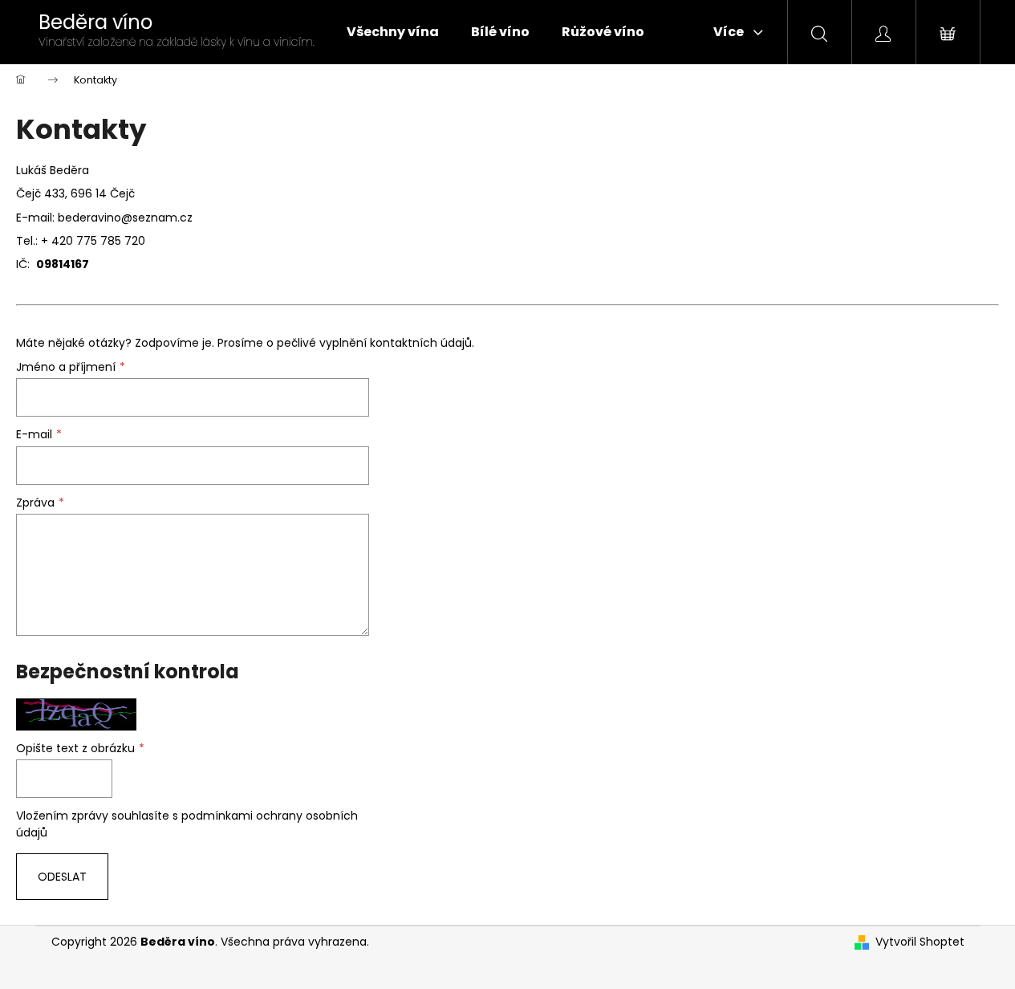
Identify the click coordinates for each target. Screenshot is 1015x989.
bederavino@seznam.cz (125, 218)
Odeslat (62, 877)
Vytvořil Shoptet (919, 942)
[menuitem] (393, 32)
